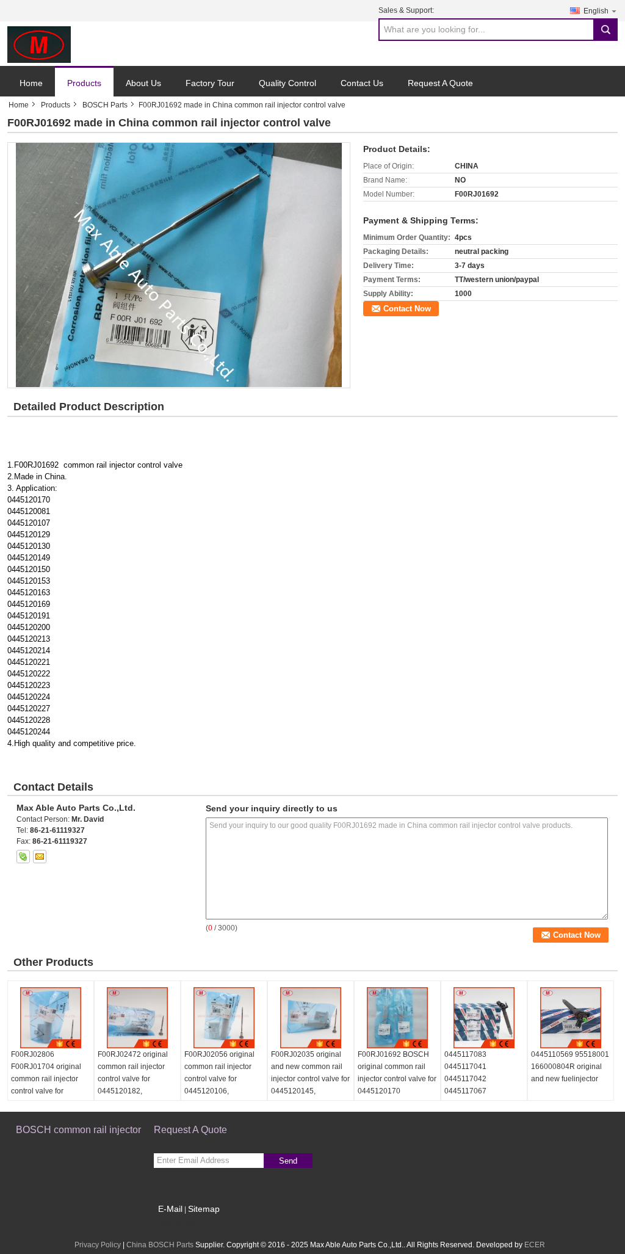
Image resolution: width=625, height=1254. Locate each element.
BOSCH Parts (105, 105)
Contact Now (407, 308)
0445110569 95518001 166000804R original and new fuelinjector (570, 1066)
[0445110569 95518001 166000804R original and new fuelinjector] (570, 1017)
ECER (534, 1245)
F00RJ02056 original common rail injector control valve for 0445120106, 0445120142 (219, 1078)
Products (84, 83)
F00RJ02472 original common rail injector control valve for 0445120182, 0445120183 (133, 1078)
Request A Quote (440, 83)
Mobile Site (179, 1224)
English (596, 11)
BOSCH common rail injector (78, 1130)
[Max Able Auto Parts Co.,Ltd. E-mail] (39, 856)
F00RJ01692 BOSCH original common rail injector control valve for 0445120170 (397, 1072)
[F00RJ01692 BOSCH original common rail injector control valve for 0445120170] (397, 1017)
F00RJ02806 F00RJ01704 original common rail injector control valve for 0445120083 (46, 1078)
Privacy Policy (97, 1245)
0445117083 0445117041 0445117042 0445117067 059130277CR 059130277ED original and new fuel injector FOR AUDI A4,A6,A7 (482, 1097)
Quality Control (287, 83)
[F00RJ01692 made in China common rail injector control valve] (178, 265)
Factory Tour (210, 83)
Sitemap (204, 1209)
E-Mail (170, 1209)
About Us (143, 83)
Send (288, 1160)
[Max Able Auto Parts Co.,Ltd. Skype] (23, 856)
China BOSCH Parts (159, 1245)
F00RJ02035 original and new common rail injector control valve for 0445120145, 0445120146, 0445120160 (310, 1085)
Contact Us (362, 83)
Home (31, 83)
